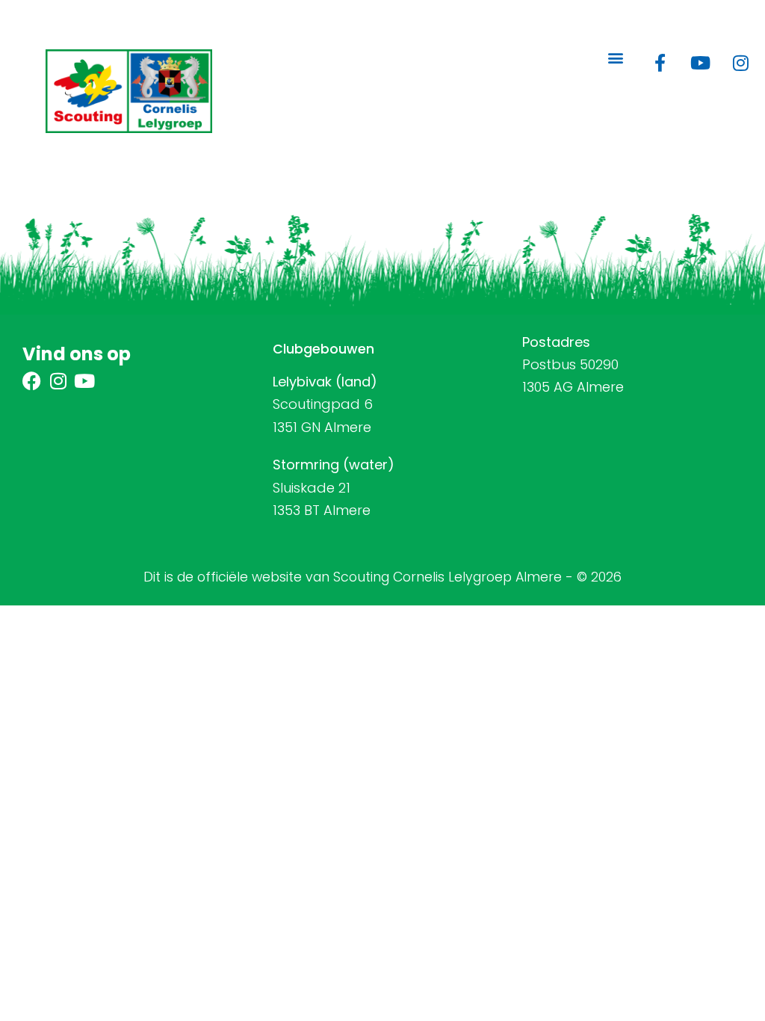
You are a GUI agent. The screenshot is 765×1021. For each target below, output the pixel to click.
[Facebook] (31, 380)
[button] (615, 58)
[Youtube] (700, 63)
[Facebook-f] (659, 63)
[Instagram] (740, 63)
